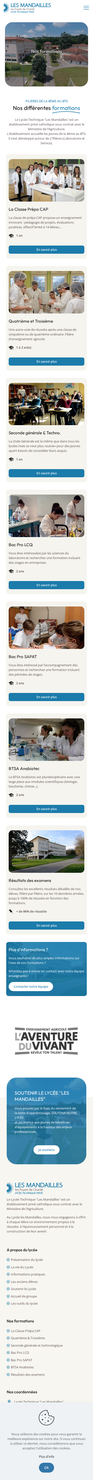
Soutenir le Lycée (23, 1289)
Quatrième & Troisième (28, 1338)
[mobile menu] (86, 7)
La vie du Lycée (22, 1267)
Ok (46, 1467)
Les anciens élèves (24, 1281)
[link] (46, 180)
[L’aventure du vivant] (46, 1041)
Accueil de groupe (24, 1296)
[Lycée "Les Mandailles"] (27, 7)
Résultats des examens (28, 1374)
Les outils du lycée (24, 1303)
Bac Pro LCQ (20, 1352)
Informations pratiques (28, 1274)
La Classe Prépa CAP (25, 1331)
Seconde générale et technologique (37, 1345)
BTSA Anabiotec (22, 1367)
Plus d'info (46, 1456)
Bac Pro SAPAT (21, 1360)
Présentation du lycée (27, 1259)
